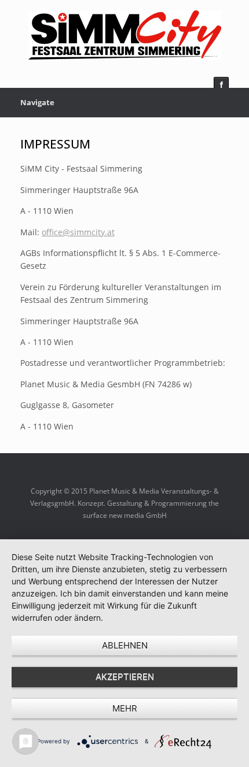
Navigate (37, 102)
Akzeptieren (125, 676)
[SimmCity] (124, 35)
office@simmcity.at (78, 232)
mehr (124, 708)
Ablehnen (125, 645)
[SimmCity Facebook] (221, 84)
